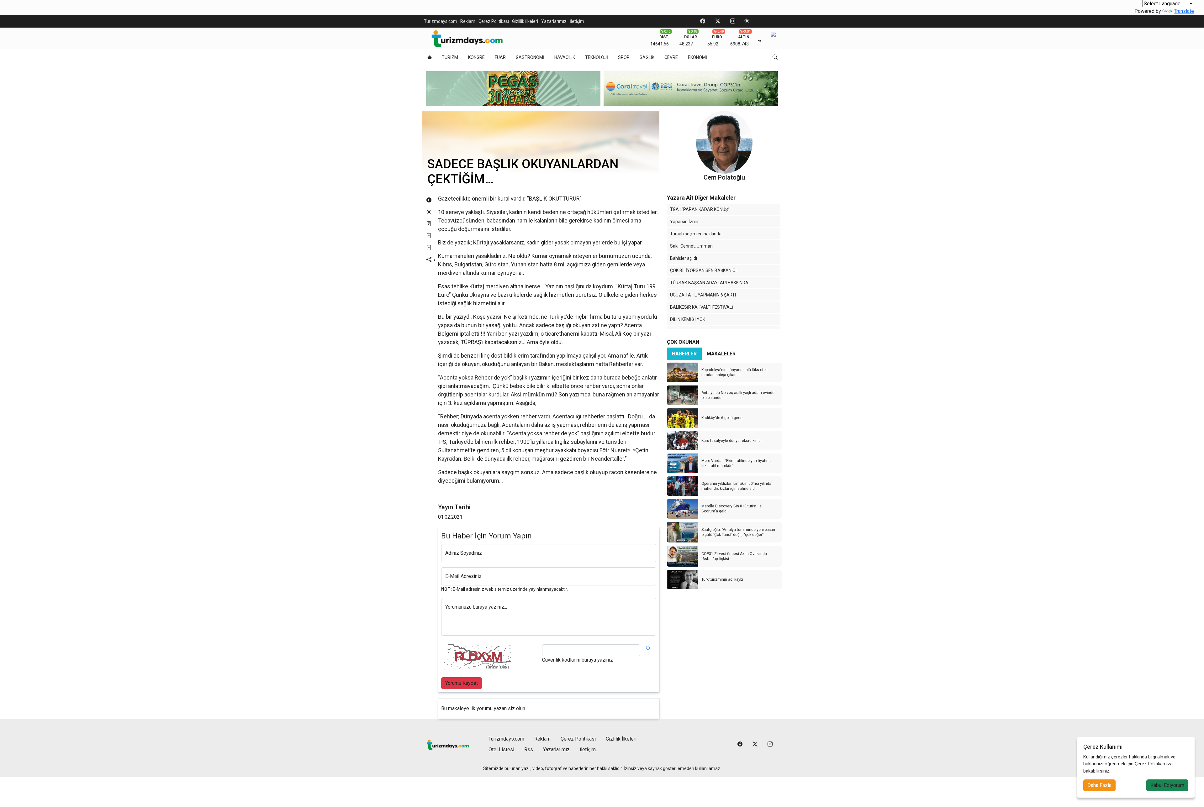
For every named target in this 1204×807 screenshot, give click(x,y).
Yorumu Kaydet (461, 683)
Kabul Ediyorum (1167, 785)
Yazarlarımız (554, 21)
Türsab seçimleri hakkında (695, 233)
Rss (528, 749)
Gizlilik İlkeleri (525, 21)
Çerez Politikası (493, 21)
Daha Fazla (1099, 785)
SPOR (624, 57)
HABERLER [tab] (684, 354)
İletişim (577, 21)
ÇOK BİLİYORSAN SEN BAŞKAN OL (704, 270)
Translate (1184, 11)
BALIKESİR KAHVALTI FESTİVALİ (701, 307)
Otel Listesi (501, 749)
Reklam (467, 21)
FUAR (500, 57)
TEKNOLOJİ (596, 57)
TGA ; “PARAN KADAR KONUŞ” (699, 209)
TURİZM (450, 57)
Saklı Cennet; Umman (691, 246)
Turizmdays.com (440, 21)
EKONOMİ (697, 57)
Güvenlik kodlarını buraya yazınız (577, 660)
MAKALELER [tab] (721, 354)
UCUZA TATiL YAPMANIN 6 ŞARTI (703, 294)
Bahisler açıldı (683, 258)
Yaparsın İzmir (684, 221)
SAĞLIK (647, 57)
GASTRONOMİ (530, 57)
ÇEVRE (671, 57)
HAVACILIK (564, 57)
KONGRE (476, 57)
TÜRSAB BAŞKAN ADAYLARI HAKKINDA (709, 282)
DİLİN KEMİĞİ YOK (687, 319)
